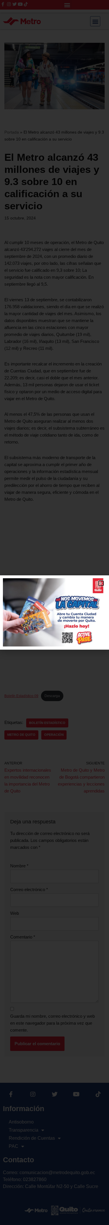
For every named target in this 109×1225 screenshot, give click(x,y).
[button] (101, 583)
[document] (54, 612)
